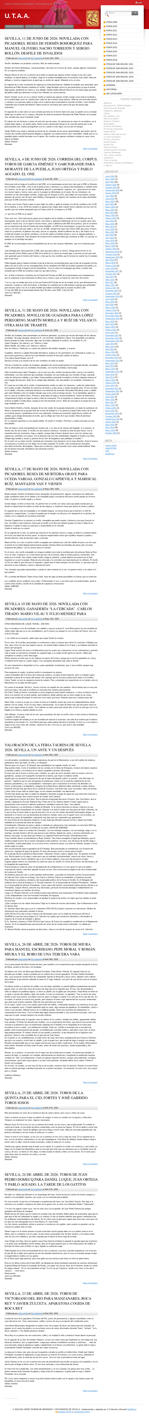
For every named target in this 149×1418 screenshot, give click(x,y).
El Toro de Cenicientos (113, 129)
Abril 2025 (109, 204)
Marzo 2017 (110, 285)
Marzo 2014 (110, 352)
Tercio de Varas (110, 147)
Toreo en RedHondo (112, 152)
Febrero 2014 (110, 355)
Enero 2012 (110, 386)
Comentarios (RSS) (81, 1412)
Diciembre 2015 (111, 313)
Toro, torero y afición (112, 155)
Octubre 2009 (111, 433)
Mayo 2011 (110, 399)
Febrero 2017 (110, 288)
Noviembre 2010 (112, 413)
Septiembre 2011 (112, 391)
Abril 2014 (109, 349)
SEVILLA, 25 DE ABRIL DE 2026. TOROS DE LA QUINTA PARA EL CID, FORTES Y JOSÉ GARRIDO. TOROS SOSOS (46, 1097)
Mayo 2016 (110, 302)
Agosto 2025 (110, 193)
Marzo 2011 (110, 405)
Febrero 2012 (110, 383)
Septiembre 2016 (112, 296)
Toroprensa (108, 158)
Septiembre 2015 (112, 319)
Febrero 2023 (110, 218)
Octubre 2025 (111, 187)
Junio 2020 (110, 229)
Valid (110, 448)
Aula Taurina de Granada (114, 108)
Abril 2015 (109, 324)
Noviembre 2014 (112, 338)
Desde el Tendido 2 (112, 121)
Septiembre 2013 (112, 361)
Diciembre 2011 (111, 388)
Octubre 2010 (111, 416)
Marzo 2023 (110, 215)
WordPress (110, 454)
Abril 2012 (109, 377)
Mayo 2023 (110, 210)
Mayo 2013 (110, 363)
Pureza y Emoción (111, 139)
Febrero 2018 (110, 266)
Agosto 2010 (110, 422)
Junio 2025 (110, 199)
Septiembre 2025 (112, 190)
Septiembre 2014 (112, 341)
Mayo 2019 (110, 243)
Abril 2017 (109, 282)
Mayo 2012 (110, 374)
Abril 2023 (109, 213)
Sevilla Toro (109, 145)
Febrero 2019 (110, 249)
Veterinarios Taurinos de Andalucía (118, 163)
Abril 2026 (109, 182)
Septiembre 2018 (112, 257)
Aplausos (108, 103)
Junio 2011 (109, 397)
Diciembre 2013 (111, 358)
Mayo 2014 (110, 347)
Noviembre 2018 (112, 252)
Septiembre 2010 (112, 419)
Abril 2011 (109, 402)
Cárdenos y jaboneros (113, 111)
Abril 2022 (109, 227)
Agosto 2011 (110, 394)
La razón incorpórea (112, 137)
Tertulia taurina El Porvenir (115, 150)
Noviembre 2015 (112, 316)
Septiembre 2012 (112, 372)
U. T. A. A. (17, 15)
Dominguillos (109, 124)
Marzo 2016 (110, 307)
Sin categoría (36, 58)
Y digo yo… (109, 165)
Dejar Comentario (90, 148)
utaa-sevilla (23, 58)
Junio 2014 (110, 344)
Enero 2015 (110, 332)
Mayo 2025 (110, 201)
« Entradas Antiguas (11, 1398)
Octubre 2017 (111, 274)
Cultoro (107, 113)
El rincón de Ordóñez (113, 126)
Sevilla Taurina (110, 142)
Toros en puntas (110, 160)
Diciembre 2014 (111, 335)
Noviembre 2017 (112, 271)
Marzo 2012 (110, 380)
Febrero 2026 (110, 185)
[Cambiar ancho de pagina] (140, 2)
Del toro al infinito (111, 119)
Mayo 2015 (110, 321)
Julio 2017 (109, 277)
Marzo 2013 (110, 369)
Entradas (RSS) (64, 1412)
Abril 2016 (109, 305)
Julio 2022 (109, 221)
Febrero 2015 (110, 330)
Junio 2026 (110, 176)
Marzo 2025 (110, 207)
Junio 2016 (110, 299)
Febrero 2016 (110, 310)
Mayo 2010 (110, 425)
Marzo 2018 (110, 263)
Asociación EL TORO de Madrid (117, 105)
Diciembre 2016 (111, 291)
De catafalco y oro (111, 116)
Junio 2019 (110, 240)
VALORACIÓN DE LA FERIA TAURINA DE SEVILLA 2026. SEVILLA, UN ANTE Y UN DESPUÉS (48, 747)
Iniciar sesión (111, 445)
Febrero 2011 (110, 408)
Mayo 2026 (110, 179)
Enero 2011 (110, 411)
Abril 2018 (109, 260)
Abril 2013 (109, 366)
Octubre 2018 (111, 254)
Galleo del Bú (109, 131)
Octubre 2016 (111, 294)
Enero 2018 (110, 268)
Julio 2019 (109, 238)
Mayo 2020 (110, 232)
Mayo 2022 (110, 224)
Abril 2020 (109, 235)
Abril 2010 (109, 427)
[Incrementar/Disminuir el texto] (137, 2)
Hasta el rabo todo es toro (115, 134)
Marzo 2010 (110, 430)
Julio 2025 (109, 196)
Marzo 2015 (110, 327)
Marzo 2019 (110, 246)
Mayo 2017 (110, 280)
